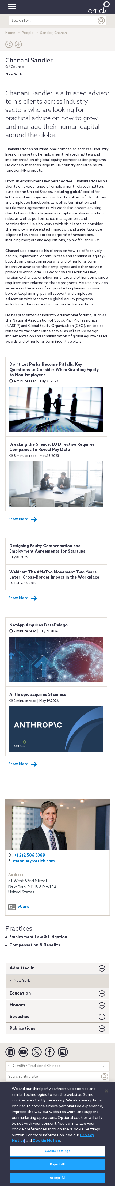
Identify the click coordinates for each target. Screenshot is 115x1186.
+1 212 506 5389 (29, 855)
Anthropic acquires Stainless (37, 694)
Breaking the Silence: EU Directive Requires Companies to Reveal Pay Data (52, 447)
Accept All (57, 1178)
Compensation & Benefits (34, 945)
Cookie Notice (46, 1140)
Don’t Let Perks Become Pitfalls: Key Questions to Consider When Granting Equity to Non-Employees (54, 369)
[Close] (106, 1091)
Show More (18, 519)
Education (20, 993)
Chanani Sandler (29, 61)
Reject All (57, 1164)
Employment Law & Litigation (38, 937)
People (27, 33)
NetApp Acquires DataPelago (38, 625)
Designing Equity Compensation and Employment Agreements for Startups (47, 549)
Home (10, 33)
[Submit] (101, 21)
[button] (9, 45)
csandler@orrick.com (34, 861)
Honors (17, 1005)
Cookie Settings (57, 1151)
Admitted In (22, 968)
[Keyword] (105, 1077)
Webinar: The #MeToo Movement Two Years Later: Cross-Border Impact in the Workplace (54, 575)
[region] (57, 1134)
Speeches (19, 1016)
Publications (23, 1028)
